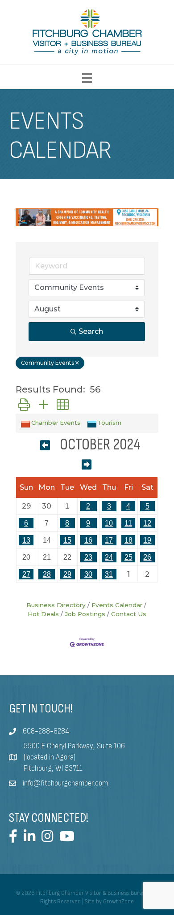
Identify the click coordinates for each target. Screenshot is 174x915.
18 (128, 540)
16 (88, 540)
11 (128, 523)
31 (109, 574)
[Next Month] (87, 465)
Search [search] (91, 331)
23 (88, 557)
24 (109, 557)
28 (47, 574)
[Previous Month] (45, 446)
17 (109, 540)
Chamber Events (55, 422)
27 (26, 574)
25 (128, 557)
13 (26, 540)
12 (147, 523)
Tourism (109, 422)
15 (67, 540)
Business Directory (56, 605)
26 (147, 557)
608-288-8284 (46, 731)
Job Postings (85, 613)
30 (88, 574)
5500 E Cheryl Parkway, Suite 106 (74, 746)
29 (67, 574)
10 (109, 523)
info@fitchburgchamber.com (65, 783)
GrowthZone (118, 901)
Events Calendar (116, 605)
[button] (23, 405)
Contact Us (128, 613)
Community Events (47, 362)
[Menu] (87, 78)
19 (147, 540)
